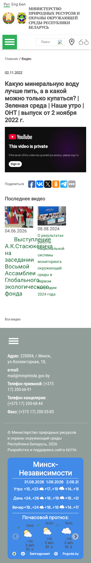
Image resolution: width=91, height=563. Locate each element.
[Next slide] (75, 536)
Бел (22, 4)
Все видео (13, 319)
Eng (14, 4)
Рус (7, 4)
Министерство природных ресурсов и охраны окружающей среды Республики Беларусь (54, 18)
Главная (11, 59)
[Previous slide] (15, 536)
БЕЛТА (71, 450)
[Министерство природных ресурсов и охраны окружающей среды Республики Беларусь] (9, 18)
